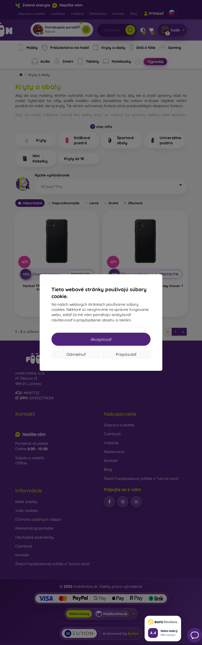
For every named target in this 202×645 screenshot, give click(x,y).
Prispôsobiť (126, 354)
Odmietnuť (76, 354)
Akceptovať (101, 339)
